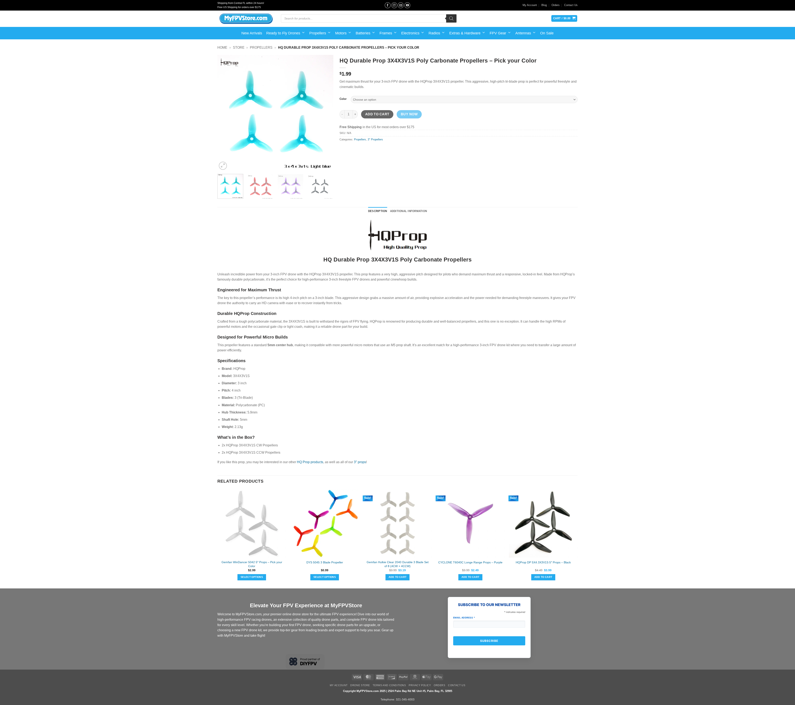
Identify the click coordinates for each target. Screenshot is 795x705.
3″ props (360, 462)
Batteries (363, 33)
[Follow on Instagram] (394, 5)
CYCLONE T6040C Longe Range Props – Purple (470, 562)
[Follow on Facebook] (388, 5)
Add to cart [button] (398, 577)
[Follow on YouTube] (407, 5)
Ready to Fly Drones (283, 33)
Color (343, 99)
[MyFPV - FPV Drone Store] (246, 18)
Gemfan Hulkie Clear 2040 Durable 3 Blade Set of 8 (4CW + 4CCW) (398, 564)
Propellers (317, 33)
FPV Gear (498, 33)
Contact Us (571, 5)
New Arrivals (251, 33)
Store (239, 47)
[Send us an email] (401, 5)
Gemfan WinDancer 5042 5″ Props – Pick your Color (252, 564)
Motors (341, 33)
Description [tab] (377, 211)
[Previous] (225, 112)
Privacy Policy (420, 685)
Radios (434, 33)
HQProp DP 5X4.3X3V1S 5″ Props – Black (543, 562)
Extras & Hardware (465, 33)
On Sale (547, 33)
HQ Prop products (310, 462)
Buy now (409, 114)
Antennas (523, 33)
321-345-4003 (405, 699)
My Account (530, 5)
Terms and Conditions (389, 685)
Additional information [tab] (408, 211)
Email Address (464, 617)
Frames (385, 33)
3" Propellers (375, 139)
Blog (544, 5)
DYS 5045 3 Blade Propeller (324, 562)
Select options (252, 577)
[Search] (451, 18)
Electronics (410, 33)
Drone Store (360, 685)
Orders (556, 5)
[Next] (326, 112)
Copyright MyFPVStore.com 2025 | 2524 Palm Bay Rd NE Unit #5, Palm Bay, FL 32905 (397, 691)
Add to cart (377, 114)
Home (222, 47)
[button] (223, 166)
